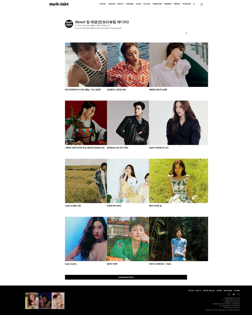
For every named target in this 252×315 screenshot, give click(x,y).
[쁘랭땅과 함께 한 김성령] (178, 65)
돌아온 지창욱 (112, 264)
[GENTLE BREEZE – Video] (178, 239)
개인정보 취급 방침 (208, 291)
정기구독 (191, 291)
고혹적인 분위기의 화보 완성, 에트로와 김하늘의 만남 (84, 148)
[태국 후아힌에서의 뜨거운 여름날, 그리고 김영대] (94, 65)
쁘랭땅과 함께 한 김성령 (158, 89)
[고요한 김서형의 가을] (94, 181)
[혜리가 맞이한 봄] (178, 181)
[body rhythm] (94, 239)
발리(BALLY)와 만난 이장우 (117, 148)
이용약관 (219, 291)
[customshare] (186, 33)
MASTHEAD (228, 291)
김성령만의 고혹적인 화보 (116, 89)
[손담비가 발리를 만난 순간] (178, 123)
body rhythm (71, 264)
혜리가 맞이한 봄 (155, 206)
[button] (194, 4)
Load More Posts (126, 277)
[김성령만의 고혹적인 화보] (136, 65)
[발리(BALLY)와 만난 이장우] (136, 123)
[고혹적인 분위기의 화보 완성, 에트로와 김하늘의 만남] (94, 123)
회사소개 (198, 291)
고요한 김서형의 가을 (73, 206)
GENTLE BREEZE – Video (160, 264)
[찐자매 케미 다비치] (136, 181)
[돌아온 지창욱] (136, 239)
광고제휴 (237, 291)
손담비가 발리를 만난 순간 (159, 148)
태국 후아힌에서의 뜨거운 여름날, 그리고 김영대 (83, 89)
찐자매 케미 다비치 (114, 206)
